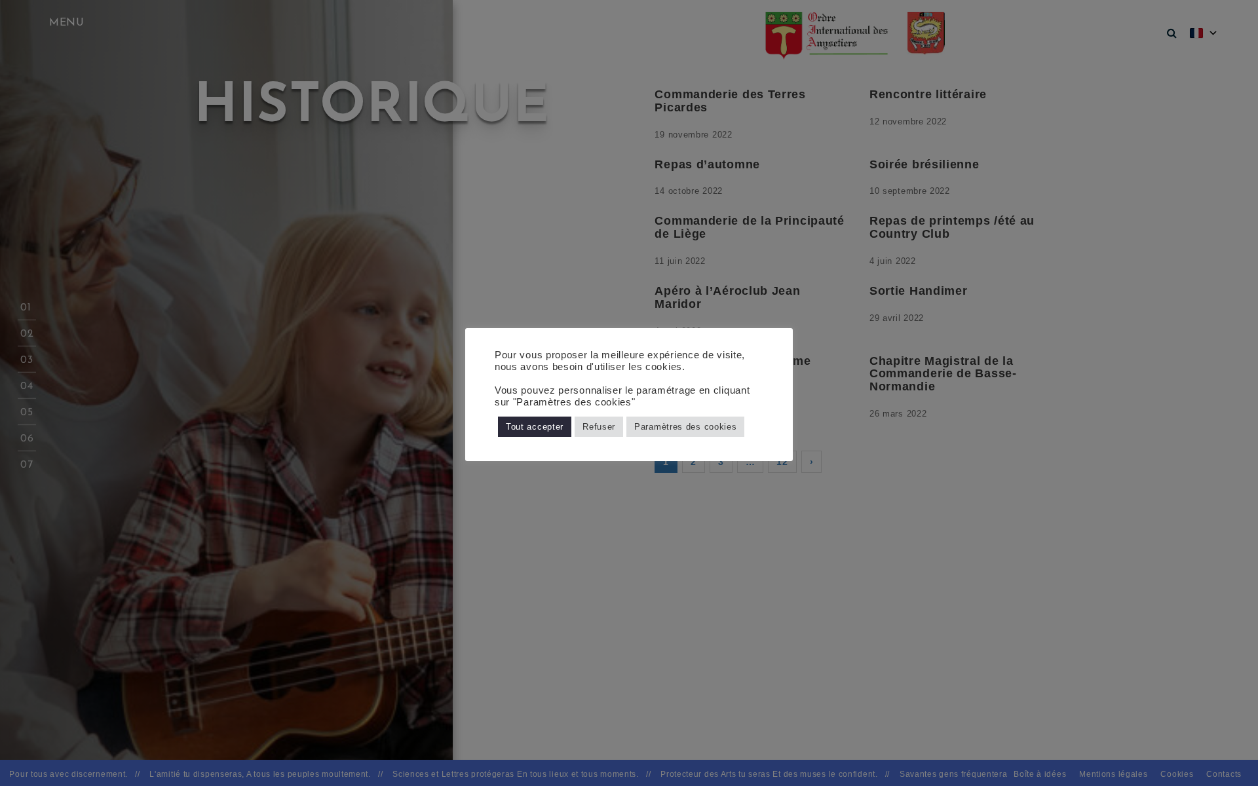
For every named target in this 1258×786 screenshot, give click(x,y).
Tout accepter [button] (534, 427)
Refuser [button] (598, 427)
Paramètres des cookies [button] (685, 427)
